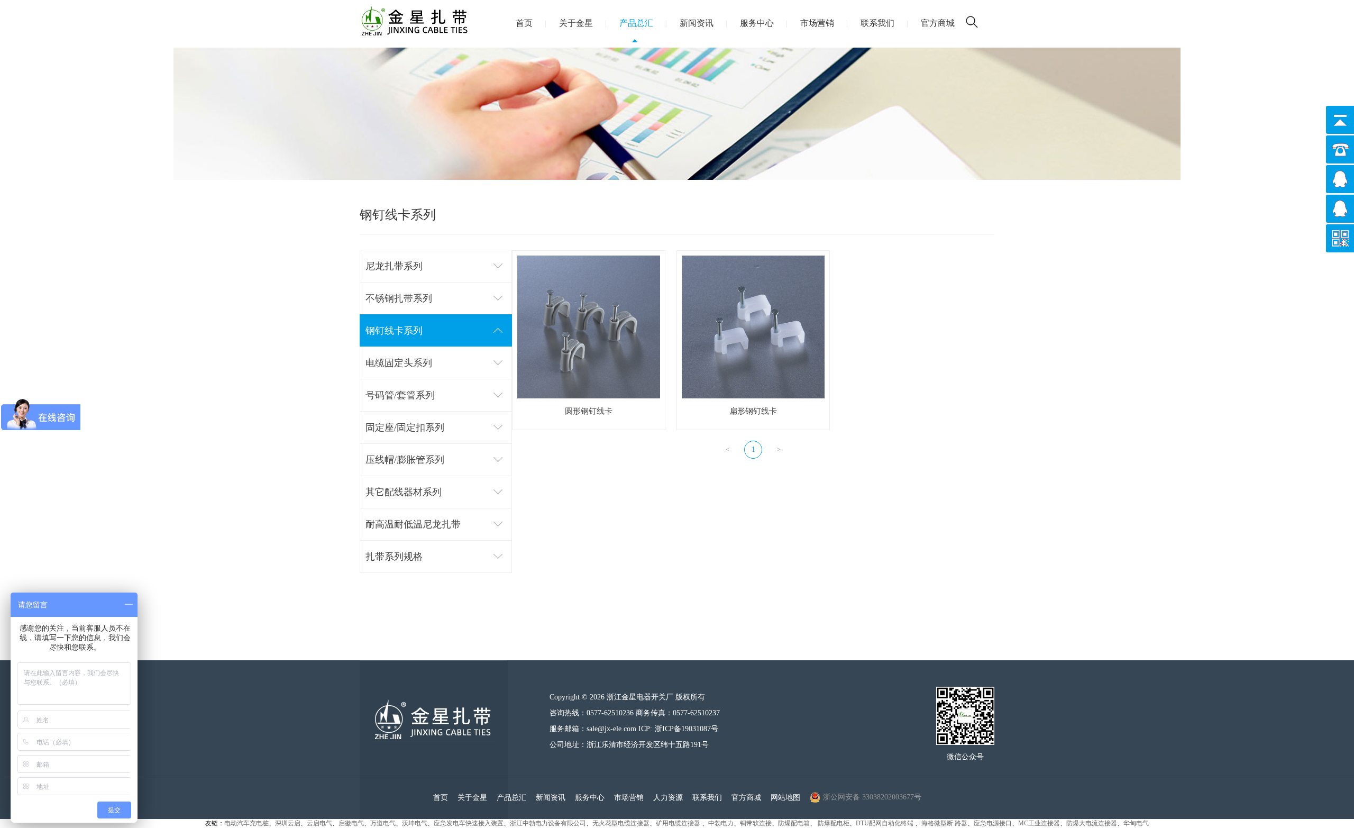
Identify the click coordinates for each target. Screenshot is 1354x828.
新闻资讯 (696, 23)
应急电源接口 (993, 823)
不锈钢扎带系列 (398, 298)
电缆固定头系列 (398, 363)
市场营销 (817, 23)
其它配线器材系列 (403, 492)
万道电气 (383, 823)
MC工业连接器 (1039, 823)
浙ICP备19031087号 (686, 728)
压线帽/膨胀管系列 (404, 459)
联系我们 (877, 23)
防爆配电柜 (833, 823)
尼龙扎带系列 (394, 266)
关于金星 (576, 23)
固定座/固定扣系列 (404, 427)
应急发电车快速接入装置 (469, 823)
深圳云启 (287, 823)
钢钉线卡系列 (394, 330)
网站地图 (785, 798)
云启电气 (319, 823)
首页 (524, 23)
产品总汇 (636, 23)
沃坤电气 (414, 823)
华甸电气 (1136, 823)
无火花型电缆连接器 (620, 823)
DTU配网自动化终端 (885, 823)
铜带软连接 (756, 823)
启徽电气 (351, 823)
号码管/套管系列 (400, 395)
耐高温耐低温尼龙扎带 (413, 524)
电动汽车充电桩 (246, 823)
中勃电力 (721, 823)
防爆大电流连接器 (1091, 823)
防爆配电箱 (794, 823)
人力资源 (668, 798)
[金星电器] (433, 743)
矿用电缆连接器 (679, 823)
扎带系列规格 (394, 556)
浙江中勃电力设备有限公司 (548, 823)
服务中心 (757, 23)
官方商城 (938, 23)
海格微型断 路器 (944, 823)
